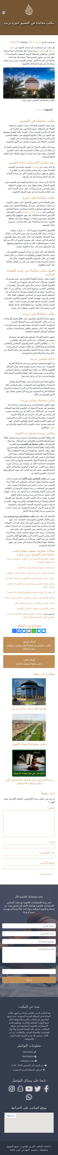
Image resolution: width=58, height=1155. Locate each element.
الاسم (51, 842)
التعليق (51, 808)
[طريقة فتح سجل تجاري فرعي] (29, 691)
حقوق (52, 427)
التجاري (51, 343)
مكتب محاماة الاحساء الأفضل (29, 744)
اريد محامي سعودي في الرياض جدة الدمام (36, 567)
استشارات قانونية (36, 614)
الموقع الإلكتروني (47, 863)
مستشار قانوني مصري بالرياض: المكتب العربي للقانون (30, 573)
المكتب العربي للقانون (32, 212)
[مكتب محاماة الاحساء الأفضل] (29, 727)
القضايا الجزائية (20, 614)
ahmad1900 (15, 42)
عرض (39, 110)
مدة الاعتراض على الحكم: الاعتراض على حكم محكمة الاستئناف (29, 781)
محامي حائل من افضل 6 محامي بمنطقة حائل (35, 603)
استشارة (35, 167)
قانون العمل (41, 617)
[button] (3, 12)
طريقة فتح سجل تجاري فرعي (29, 708)
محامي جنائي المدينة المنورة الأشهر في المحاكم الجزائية (30, 578)
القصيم (41, 51)
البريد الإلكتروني (47, 852)
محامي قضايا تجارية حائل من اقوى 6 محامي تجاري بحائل (29, 597)
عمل (25, 230)
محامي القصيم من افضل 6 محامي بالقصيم (36, 608)
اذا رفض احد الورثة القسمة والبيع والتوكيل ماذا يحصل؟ (30, 592)
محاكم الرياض (29, 617)
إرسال (29, 980)
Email (52, 967)
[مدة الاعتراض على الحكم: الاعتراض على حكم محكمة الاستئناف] (29, 763)
